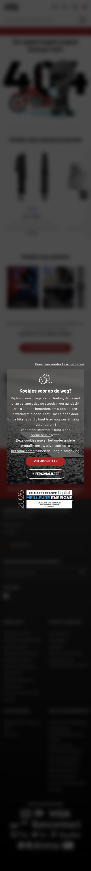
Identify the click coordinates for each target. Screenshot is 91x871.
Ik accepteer (47, 461)
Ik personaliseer (46, 474)
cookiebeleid (40, 435)
